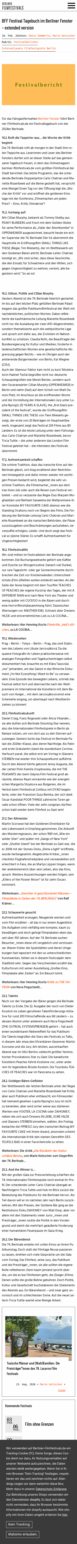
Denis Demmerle (39, 35)
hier (64, 1514)
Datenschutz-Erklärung (51, 1489)
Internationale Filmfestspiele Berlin (29, 48)
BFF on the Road (18, 1319)
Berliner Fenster (49, 118)
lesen (61, 1390)
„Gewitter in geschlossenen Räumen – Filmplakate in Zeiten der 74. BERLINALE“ (36, 896)
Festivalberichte (26, 42)
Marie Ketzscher (64, 35)
